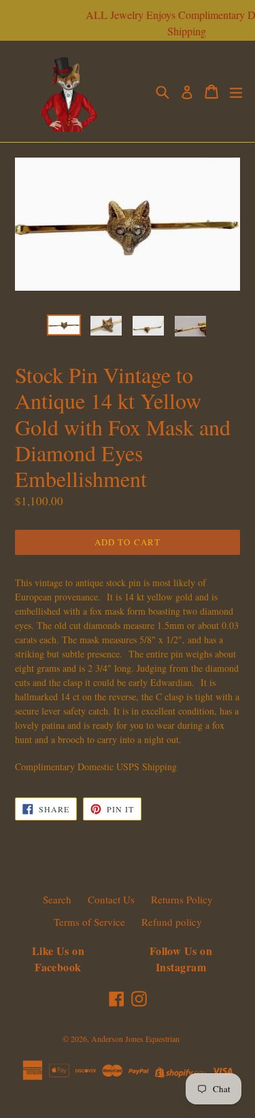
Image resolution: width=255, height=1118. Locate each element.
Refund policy (171, 921)
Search (57, 899)
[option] (64, 325)
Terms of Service (89, 921)
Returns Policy (182, 899)
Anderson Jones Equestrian (135, 1038)
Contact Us (111, 899)
